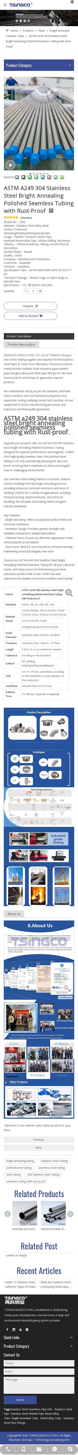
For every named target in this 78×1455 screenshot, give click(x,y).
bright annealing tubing (20, 1161)
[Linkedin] (13, 1329)
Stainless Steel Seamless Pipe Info (31, 1409)
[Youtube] (20, 1329)
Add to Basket (28, 316)
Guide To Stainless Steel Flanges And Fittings (21, 1282)
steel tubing (13, 1174)
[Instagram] (27, 1329)
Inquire (28, 306)
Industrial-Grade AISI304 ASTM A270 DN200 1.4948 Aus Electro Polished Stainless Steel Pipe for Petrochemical (53, 1229)
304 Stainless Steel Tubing (43, 1174)
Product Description (19, 336)
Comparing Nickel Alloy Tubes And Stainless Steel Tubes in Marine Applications (57, 1286)
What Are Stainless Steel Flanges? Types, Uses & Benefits (57, 1282)
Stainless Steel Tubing (54, 1161)
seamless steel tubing (51, 1167)
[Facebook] (7, 1329)
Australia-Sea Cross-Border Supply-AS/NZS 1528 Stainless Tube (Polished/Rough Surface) (24, 1229)
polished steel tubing (18, 1167)
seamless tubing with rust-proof (25, 1181)
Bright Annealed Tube (25, 1418)
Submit (20, 1400)
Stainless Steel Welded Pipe (27, 1413)
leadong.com (61, 1440)
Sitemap (27, 1440)
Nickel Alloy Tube (50, 1418)
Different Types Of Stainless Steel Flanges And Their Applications (21, 1286)
